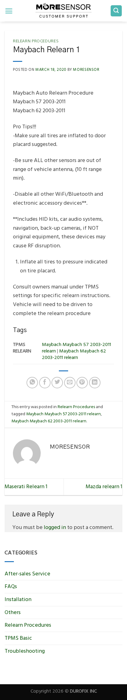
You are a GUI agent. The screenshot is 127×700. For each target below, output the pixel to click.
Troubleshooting (25, 651)
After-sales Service (27, 573)
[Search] (116, 10)
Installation (18, 599)
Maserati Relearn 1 (26, 486)
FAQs (11, 586)
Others (13, 612)
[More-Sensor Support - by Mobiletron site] (63, 11)
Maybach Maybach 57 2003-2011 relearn (63, 413)
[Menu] (9, 11)
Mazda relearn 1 (104, 486)
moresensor (86, 69)
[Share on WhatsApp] (32, 382)
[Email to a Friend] (70, 382)
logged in (55, 527)
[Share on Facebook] (45, 382)
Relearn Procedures (35, 41)
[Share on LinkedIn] (94, 382)
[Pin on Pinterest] (82, 382)
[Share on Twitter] (57, 382)
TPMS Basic (18, 638)
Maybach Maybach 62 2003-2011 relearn (48, 421)
